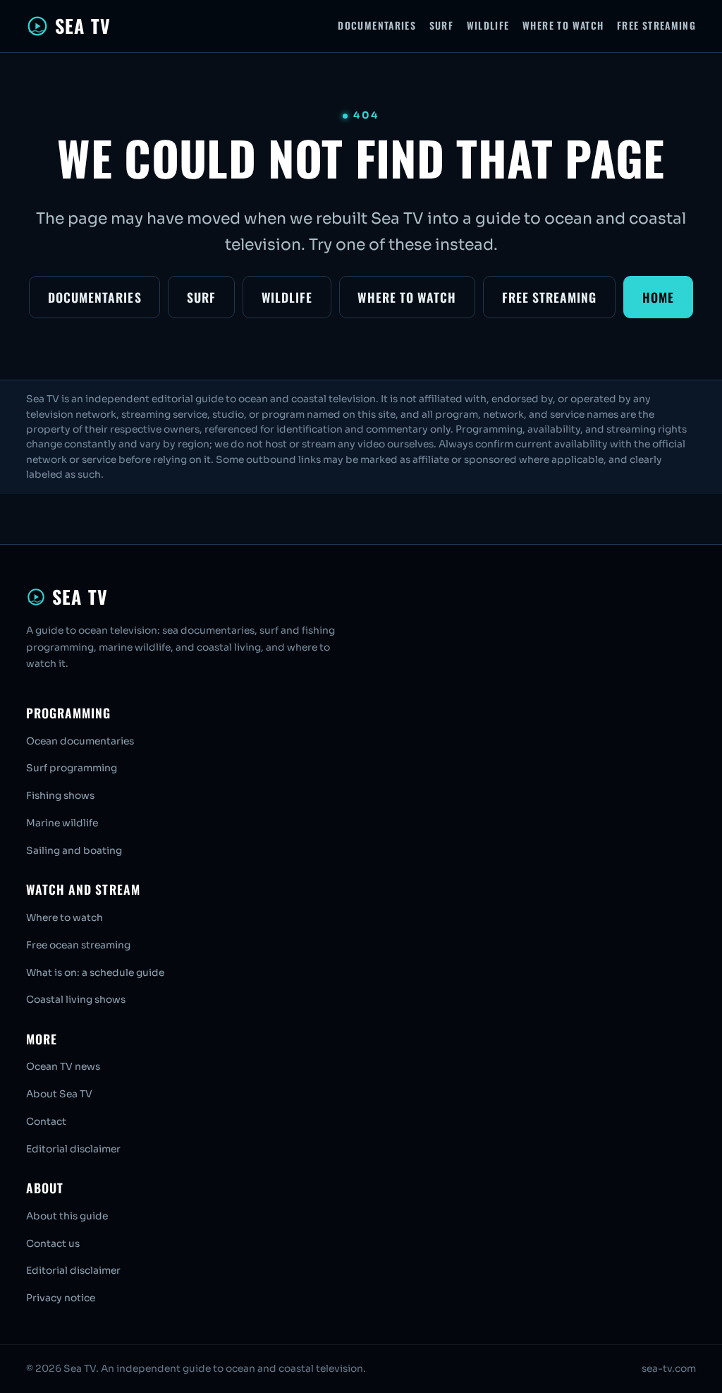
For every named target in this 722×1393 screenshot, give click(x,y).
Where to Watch (563, 25)
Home (658, 297)
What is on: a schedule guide (95, 973)
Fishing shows (60, 796)
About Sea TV (59, 1094)
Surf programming (71, 768)
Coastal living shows (76, 1000)
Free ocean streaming (78, 945)
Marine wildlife (62, 823)
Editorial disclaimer (73, 1149)
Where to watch (64, 918)
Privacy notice (60, 1298)
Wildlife (488, 25)
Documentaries (377, 25)
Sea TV (82, 26)
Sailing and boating (74, 851)
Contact (46, 1122)
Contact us (53, 1244)
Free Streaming (656, 25)
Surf (441, 25)
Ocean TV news (63, 1067)
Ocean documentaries (80, 741)
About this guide (67, 1216)
